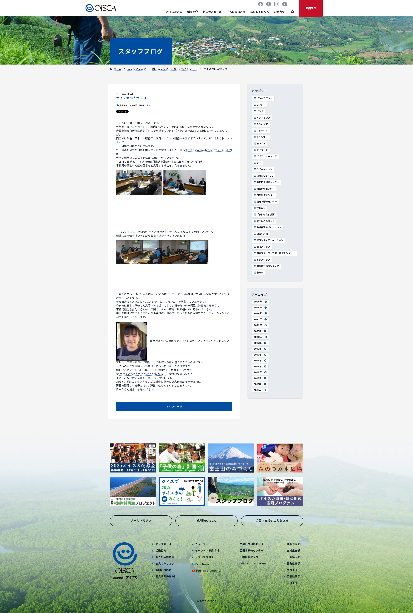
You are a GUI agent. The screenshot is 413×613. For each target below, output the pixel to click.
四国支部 (292, 582)
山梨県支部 (293, 557)
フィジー (261, 104)
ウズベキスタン (264, 169)
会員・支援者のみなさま (272, 521)
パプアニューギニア (267, 156)
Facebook (202, 564)
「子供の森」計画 (266, 214)
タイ (259, 162)
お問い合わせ (163, 570)
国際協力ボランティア (268, 266)
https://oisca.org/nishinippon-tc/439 (142, 374)
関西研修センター (266, 188)
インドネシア (263, 117)
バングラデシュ (264, 98)
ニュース (200, 544)
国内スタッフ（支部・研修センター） (174, 68)
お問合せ (279, 11)
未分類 (260, 272)
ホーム (117, 68)
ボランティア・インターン (270, 240)
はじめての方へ (259, 11)
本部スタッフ (263, 259)
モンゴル (261, 143)
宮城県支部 (293, 550)
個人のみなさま (212, 11)
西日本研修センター (267, 201)
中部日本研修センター (268, 182)
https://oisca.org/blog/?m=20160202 (207, 150)
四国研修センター (266, 195)
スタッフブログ (140, 51)
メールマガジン (141, 521)
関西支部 (292, 570)
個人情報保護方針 (166, 576)
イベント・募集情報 (207, 550)
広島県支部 (293, 576)
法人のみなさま (236, 11)
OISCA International (254, 563)
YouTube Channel (208, 570)
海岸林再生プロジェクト (269, 227)
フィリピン (262, 150)
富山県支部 (293, 563)
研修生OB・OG (265, 175)
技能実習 (261, 208)
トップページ (174, 406)
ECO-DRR (262, 233)
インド (260, 111)
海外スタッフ (263, 246)
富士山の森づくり (266, 221)
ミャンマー (262, 137)
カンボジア (262, 124)
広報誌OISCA (206, 521)
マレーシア (262, 130)
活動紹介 (192, 11)
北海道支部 (293, 544)
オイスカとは (174, 11)
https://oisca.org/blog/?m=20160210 (203, 130)
